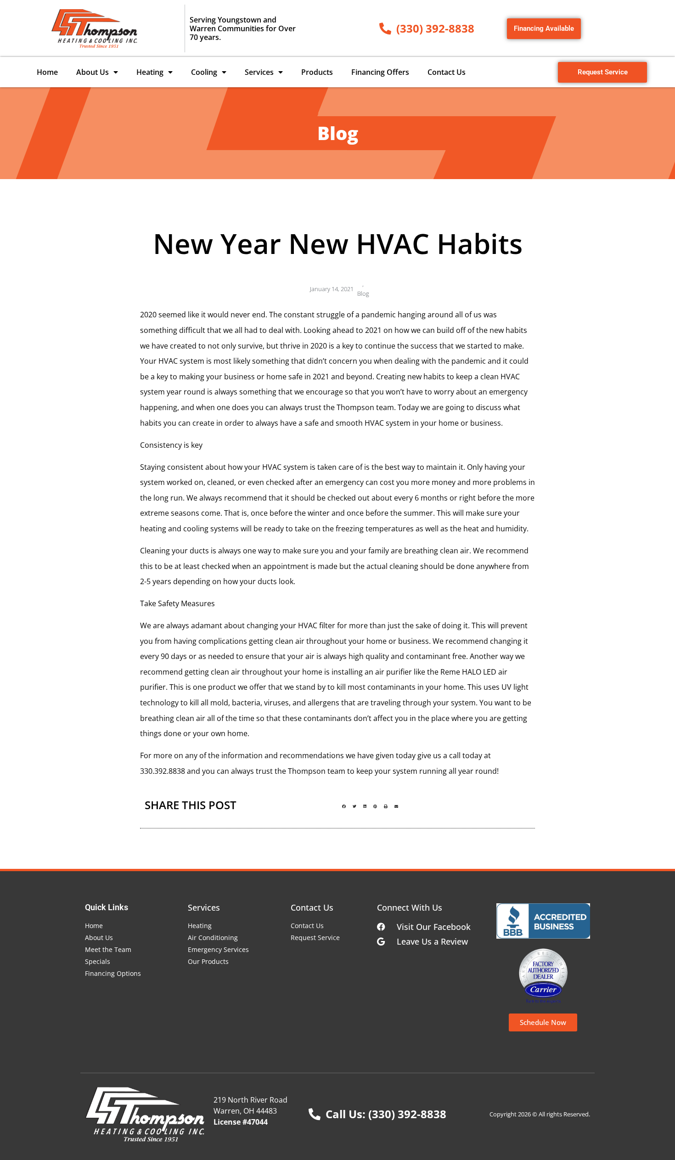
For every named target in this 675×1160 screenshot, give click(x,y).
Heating (149, 72)
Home (47, 72)
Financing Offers (380, 72)
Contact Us (447, 72)
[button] (344, 806)
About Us (92, 72)
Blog (363, 293)
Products (317, 72)
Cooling (204, 72)
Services (259, 72)
